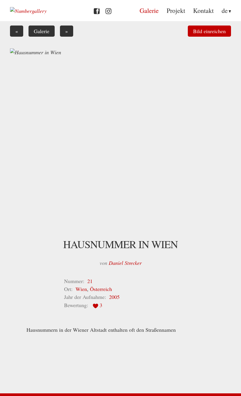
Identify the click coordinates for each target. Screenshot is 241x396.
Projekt (176, 10)
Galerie (149, 10)
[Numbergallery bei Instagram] (108, 10)
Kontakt (203, 10)
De (225, 10)
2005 (114, 296)
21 (90, 281)
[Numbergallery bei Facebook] (97, 10)
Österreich (101, 288)
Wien (81, 288)
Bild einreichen (209, 31)
